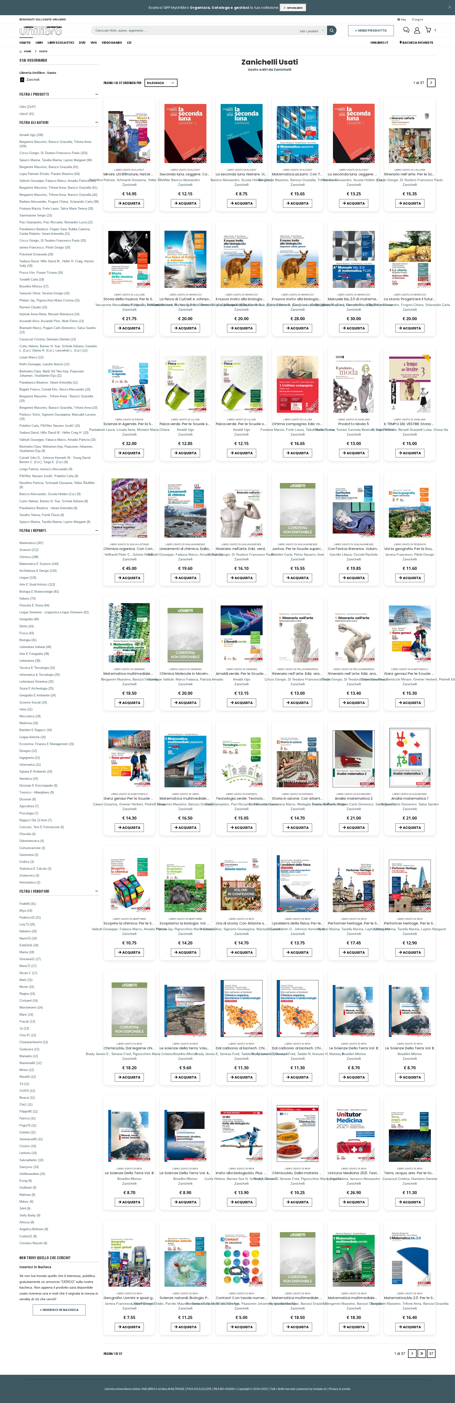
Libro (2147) (27, 106)
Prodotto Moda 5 (353, 423)
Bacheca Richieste (417, 42)
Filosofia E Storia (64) (34, 605)
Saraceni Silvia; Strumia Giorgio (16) (44, 293)
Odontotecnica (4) (31, 841)
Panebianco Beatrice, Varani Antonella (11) (48, 382)
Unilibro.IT (379, 42)
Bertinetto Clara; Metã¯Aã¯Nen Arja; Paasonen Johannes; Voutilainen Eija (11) (51, 373)
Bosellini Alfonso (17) (33, 286)
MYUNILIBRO (294, 7)
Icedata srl (320, 1389)
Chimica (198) (28, 557)
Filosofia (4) (27, 834)
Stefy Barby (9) (29, 1215)
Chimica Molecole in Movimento (188, 673)
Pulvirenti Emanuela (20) (36, 254)
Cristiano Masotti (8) (33, 1243)
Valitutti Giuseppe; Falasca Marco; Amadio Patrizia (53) (57, 180)
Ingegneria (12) (29, 757)
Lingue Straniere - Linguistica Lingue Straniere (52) (54, 612)
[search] (332, 30)
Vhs (94, 42)
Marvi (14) (26, 1014)
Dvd (82, 42)
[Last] (422, 1353)
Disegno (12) (28, 751)
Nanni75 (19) (28, 938)
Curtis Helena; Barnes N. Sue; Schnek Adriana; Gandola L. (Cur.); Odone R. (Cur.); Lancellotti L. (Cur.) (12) (58, 348)
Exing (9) (25, 1180)
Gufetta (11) (27, 1132)
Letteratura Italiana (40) (35, 647)
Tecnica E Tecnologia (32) (37, 668)
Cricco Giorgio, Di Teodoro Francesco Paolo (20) (52, 240)
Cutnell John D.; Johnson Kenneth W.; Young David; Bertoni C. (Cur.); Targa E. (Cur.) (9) (55, 459)
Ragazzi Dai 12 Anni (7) (35, 820)
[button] (430, 30)
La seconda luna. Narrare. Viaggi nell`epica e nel (258, 174)
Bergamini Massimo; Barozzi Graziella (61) (48, 167)
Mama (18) (26, 952)
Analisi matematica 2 (354, 798)
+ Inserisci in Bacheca (59, 1310)
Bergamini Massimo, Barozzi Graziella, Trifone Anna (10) (58, 407)
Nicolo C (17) (28, 973)
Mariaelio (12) (28, 1056)
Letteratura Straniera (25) (36, 681)
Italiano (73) (27, 598)
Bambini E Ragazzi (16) (35, 730)
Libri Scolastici (61, 42)
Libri (39, 42)
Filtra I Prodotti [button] (34, 94)
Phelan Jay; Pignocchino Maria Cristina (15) (49, 300)
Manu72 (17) (27, 966)
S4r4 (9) (24, 1208)
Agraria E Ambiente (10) (35, 771)
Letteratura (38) (29, 660)
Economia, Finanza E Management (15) (46, 744)
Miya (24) (25, 910)
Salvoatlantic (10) (31, 1160)
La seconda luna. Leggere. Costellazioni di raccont (372, 174)
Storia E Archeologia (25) (36, 688)
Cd (129, 42)
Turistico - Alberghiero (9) (36, 792)
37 (431, 1353)
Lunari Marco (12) (31, 357)
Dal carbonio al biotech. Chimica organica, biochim (261, 1048)
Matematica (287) (31, 543)
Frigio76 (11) (27, 1125)
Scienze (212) (28, 550)
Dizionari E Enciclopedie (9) (38, 785)
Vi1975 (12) (27, 1091)
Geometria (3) (28, 855)
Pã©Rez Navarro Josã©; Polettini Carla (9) (48, 476)
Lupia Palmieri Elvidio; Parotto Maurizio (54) (49, 174)
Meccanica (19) (30, 716)
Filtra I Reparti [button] (32, 530)
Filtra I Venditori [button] (34, 891)
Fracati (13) (27, 1021)
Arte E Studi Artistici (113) (37, 584)
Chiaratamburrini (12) (33, 1042)
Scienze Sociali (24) (33, 702)
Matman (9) (27, 1194)
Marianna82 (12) (30, 1063)
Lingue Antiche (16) (32, 737)
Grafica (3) (26, 861)
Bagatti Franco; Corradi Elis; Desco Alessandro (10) (54, 389)
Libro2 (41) (26, 114)
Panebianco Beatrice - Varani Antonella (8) (48, 508)
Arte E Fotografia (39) (34, 654)
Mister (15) (26, 987)
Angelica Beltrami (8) (33, 1229)
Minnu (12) (26, 1070)
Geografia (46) (29, 619)
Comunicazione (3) (32, 848)
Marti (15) (25, 980)
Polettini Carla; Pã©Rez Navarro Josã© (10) (49, 425)
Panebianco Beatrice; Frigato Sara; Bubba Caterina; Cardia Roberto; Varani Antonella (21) (55, 231)
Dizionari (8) (27, 799)
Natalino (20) (28, 931)
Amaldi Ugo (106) (31, 135)
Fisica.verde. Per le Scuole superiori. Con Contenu (259, 423)
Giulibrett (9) (27, 1187)
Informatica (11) (30, 764)
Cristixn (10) (27, 1146)
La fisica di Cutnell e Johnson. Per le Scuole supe (202, 298)
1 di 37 (420, 83)
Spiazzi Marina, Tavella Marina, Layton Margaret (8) (54, 522)
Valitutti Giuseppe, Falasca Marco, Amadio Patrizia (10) (57, 439)
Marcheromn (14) (31, 1007)
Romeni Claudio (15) (33, 307)
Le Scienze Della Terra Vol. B (353, 1048)
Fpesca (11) (27, 1118)
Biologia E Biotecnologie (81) (39, 591)
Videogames (112, 42)
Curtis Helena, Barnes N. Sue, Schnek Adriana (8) (53, 501)
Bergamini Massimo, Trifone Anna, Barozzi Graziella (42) (58, 194)
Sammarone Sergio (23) (35, 215)
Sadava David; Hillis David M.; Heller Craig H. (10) (53, 432)
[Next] (431, 83)
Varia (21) (25, 709)
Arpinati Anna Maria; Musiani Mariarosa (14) (49, 314)
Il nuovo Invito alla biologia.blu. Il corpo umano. (256, 298)
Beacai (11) (27, 1097)
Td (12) (24, 1084)
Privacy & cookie (339, 1389)
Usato (25, 42)
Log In (418, 19)
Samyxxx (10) (29, 1167)
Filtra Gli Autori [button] (33, 122)
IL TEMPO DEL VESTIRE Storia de (410, 423)
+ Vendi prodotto (371, 30)
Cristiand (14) (28, 1000)
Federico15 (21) (30, 917)
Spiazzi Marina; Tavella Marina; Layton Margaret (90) (55, 160)
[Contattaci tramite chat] (406, 30)
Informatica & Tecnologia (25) (39, 674)
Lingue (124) (27, 577)
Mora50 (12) (27, 1077)
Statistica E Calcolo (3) (35, 868)
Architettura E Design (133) (38, 570)
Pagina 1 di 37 (113, 1353)
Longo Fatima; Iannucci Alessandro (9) (45, 469)
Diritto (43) (26, 626)
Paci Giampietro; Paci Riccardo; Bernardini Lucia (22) (56, 222)
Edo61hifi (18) (28, 945)
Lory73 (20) (27, 924)
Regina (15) (27, 993)
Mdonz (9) (26, 1201)
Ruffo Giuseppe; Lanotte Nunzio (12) (44, 364)
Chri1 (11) (25, 1104)
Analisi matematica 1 (409, 798)
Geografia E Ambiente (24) (37, 695)
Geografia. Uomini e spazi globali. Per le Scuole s (146, 1297)
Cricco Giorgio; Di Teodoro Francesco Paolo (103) (53, 153)
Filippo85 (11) (28, 1111)
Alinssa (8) (26, 1222)
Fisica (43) (26, 633)
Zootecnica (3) (29, 875)
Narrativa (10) (28, 778)
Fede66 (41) (27, 903)
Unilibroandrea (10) (32, 1174)
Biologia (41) (27, 640)
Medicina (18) (28, 723)
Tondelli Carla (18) (31, 279)
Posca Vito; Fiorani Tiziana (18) (41, 272)
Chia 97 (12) (27, 1035)
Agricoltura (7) (29, 806)
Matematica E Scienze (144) (39, 564)
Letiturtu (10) (28, 1153)
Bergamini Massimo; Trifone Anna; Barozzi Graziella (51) (58, 187)
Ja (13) (24, 1028)
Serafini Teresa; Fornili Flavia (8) (41, 515)
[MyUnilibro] (417, 30)
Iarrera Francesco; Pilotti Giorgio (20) (44, 247)
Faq (403, 19)
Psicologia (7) (28, 813)
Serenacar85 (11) (31, 1139)
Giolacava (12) (29, 1049)
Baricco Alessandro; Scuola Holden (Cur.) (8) (50, 494)
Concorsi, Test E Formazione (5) (41, 827)
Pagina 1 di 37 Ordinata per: (123, 83)
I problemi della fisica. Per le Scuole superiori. (311, 923)
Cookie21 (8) (28, 1236)
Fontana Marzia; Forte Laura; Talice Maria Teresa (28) (56, 208)
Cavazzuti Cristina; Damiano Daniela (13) (47, 339)
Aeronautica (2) (29, 882)
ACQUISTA (131, 203)
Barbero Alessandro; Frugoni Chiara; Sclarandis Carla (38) (59, 201)
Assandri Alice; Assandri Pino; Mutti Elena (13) (51, 321)
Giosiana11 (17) (30, 959)
